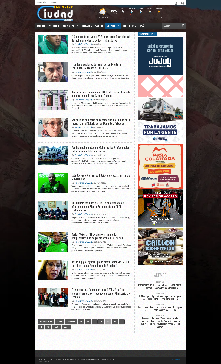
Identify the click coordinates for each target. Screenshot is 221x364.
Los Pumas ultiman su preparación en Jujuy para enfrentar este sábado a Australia (160, 308)
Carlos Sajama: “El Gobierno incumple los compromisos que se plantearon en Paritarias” (97, 236)
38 (101, 322)
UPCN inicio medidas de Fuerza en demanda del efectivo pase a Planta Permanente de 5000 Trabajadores (97, 206)
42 (41, 327)
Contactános (175, 359)
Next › (56, 327)
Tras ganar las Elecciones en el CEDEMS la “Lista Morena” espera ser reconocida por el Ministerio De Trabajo (100, 293)
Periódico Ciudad (83, 44)
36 (88, 322)
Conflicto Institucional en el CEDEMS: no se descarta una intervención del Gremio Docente (100, 93)
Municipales (70, 26)
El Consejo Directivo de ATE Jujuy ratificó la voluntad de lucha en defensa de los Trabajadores (100, 38)
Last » (66, 327)
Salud (99, 26)
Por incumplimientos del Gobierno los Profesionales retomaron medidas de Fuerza (100, 149)
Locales (87, 26)
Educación (129, 26)
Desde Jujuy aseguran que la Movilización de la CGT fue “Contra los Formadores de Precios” (100, 263)
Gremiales (112, 26)
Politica (53, 26)
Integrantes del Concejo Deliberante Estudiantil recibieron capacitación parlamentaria (160, 286)
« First (59, 322)
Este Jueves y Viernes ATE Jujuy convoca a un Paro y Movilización (100, 177)
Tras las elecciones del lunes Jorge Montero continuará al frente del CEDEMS (96, 66)
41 (122, 322)
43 (48, 327)
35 (81, 322)
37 (95, 322)
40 (115, 322)
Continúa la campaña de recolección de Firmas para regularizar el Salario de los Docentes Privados (100, 121)
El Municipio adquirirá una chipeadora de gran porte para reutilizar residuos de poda (160, 297)
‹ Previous (71, 322)
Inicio (41, 26)
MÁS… (144, 26)
